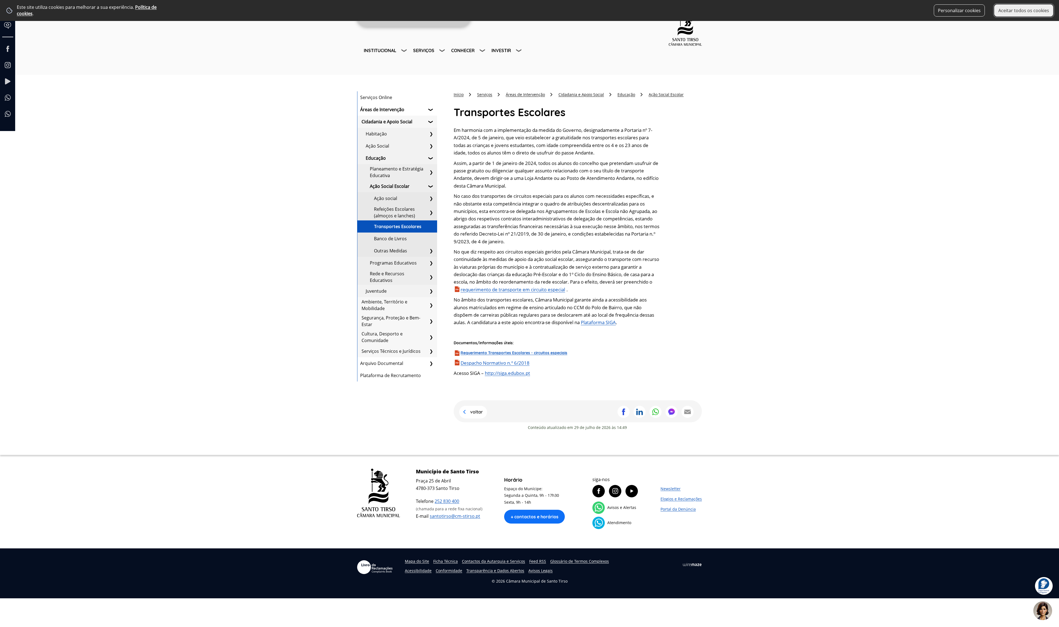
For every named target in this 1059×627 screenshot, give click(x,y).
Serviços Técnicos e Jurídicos (391, 351)
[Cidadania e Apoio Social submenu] (431, 122)
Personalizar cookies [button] (959, 10)
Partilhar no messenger (671, 412)
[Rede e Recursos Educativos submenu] (431, 277)
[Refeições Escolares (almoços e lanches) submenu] (431, 212)
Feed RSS (537, 561)
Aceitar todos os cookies (1023, 10)
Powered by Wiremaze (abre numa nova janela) (692, 565)
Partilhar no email (687, 412)
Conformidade (449, 570)
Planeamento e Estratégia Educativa (396, 172)
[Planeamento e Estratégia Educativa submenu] (431, 172)
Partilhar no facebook (623, 412)
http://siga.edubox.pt (507, 373)
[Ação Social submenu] (431, 146)
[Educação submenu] (431, 158)
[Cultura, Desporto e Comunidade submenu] (431, 337)
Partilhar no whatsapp (655, 412)
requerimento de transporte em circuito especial (513, 289)
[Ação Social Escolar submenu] (431, 186)
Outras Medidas (390, 251)
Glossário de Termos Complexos (579, 561)
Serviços (423, 50)
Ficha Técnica (445, 561)
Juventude (376, 291)
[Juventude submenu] (431, 291)
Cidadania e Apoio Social (387, 122)
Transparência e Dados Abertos (495, 570)
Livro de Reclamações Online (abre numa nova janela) (374, 567)
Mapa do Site (417, 561)
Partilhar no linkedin (639, 412)
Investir (501, 50)
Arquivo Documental (381, 363)
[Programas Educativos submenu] (431, 263)
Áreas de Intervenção (382, 109)
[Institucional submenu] (405, 51)
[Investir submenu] (519, 51)
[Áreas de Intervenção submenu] (431, 109)
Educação (376, 158)
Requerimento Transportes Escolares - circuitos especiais (514, 352)
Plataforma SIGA (598, 322)
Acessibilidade (418, 570)
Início (459, 94)
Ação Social (377, 146)
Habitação (376, 134)
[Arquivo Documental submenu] (431, 363)
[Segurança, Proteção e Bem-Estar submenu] (431, 321)
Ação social (385, 198)
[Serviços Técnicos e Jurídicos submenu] (431, 351)
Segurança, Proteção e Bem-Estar (391, 321)
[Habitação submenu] (431, 134)
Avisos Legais (540, 570)
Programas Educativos (393, 263)
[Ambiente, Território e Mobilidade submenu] (431, 305)
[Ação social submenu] (431, 198)
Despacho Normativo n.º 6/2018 (495, 363)
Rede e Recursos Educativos (387, 277)
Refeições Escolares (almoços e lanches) (394, 212)
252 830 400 (447, 501)
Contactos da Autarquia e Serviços (493, 561)
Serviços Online (376, 97)
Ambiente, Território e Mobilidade (384, 305)
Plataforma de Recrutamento (390, 375)
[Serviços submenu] (443, 51)
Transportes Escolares (397, 226)
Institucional (380, 50)
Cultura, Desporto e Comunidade (382, 337)
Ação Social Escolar (390, 186)
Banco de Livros (390, 239)
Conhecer (463, 50)
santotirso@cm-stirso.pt (455, 516)
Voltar (476, 412)
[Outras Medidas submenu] (431, 251)
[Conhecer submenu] (483, 51)
